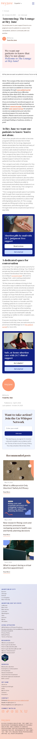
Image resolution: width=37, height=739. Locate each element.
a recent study (17, 276)
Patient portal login (7, 686)
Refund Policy (6, 635)
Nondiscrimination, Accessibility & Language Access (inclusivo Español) (18, 630)
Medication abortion (8, 666)
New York (4, 607)
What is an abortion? (8, 642)
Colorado (4, 611)
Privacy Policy (6, 633)
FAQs (3, 688)
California (4, 605)
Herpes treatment (7, 672)
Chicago (4, 593)
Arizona (4, 617)
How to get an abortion (9, 644)
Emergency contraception (10, 668)
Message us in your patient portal (18, 700)
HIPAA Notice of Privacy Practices (12, 627)
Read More (6, 492)
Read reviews (18, 246)
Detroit (4, 595)
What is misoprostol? (8, 652)
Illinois (3, 619)
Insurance (5, 694)
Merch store (5, 690)
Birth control (5, 678)
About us (4, 684)
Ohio (3, 615)
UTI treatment (6, 670)
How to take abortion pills (9, 646)
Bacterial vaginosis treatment (11, 676)
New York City (6, 599)
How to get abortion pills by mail (11, 648)
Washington (5, 613)
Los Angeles (5, 597)
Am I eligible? (18, 363)
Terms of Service (7, 637)
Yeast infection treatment (10, 674)
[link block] (4, 39)
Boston (4, 591)
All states (4, 621)
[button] (18, 3)
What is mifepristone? (8, 650)
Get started (18, 252)
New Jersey (5, 609)
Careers (4, 692)
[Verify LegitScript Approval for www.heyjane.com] (5, 657)
